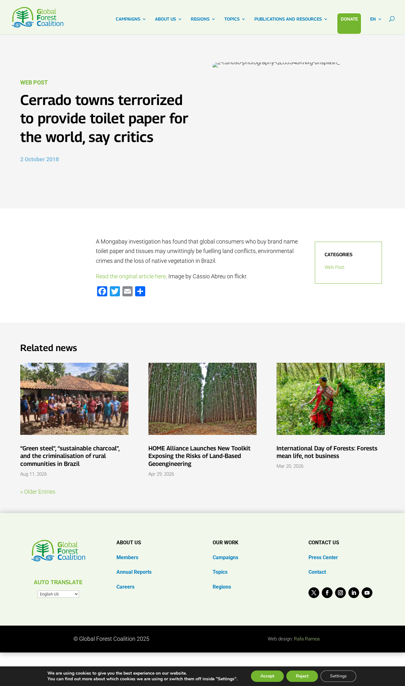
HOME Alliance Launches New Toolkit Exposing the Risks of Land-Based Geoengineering (199, 456)
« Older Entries (37, 491)
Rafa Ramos (307, 639)
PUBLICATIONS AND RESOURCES (288, 19)
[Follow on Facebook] (327, 592)
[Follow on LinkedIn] (353, 592)
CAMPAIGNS (128, 19)
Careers (125, 587)
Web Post (34, 82)
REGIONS (200, 19)
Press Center (323, 557)
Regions (222, 587)
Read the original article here (131, 276)
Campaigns (225, 557)
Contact (317, 572)
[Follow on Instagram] (340, 592)
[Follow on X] (313, 592)
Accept (267, 676)
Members (127, 557)
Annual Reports (134, 572)
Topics (220, 572)
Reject (302, 676)
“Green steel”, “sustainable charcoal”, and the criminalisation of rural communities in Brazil (69, 456)
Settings (338, 676)
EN (373, 19)
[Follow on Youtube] (367, 592)
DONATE (349, 19)
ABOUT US (165, 19)
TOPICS (232, 19)
